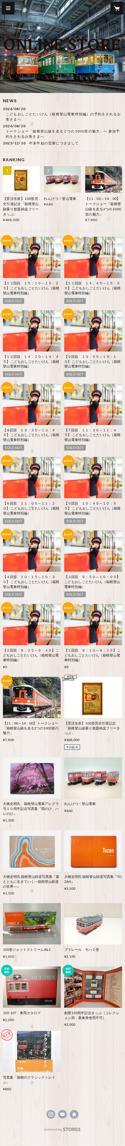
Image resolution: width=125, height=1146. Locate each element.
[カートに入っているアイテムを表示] (116, 8)
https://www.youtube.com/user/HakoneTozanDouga (62, 1114)
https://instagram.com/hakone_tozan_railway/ (51, 1114)
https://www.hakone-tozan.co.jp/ (74, 1114)
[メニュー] (8, 8)
